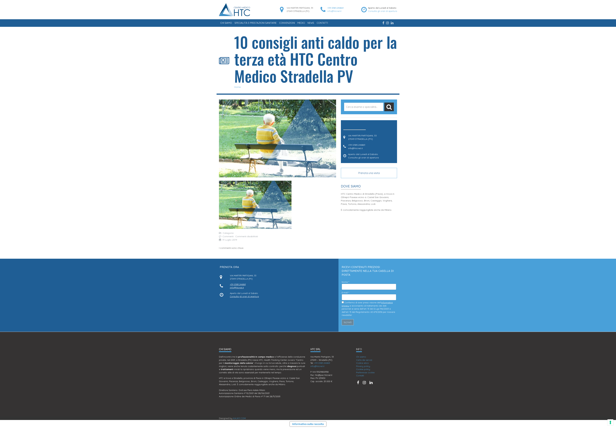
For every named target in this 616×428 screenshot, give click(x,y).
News (311, 22)
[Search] (389, 107)
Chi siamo (226, 22)
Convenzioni (287, 22)
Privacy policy (363, 366)
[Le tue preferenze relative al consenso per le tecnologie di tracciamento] (610, 422)
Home (237, 87)
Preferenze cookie (365, 372)
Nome (345, 282)
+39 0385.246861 (335, 8)
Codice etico (362, 363)
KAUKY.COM (239, 418)
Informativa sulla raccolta (308, 424)
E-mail (345, 292)
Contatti (322, 22)
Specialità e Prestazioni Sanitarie (256, 22)
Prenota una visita (369, 173)
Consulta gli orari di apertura (382, 11)
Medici (301, 22)
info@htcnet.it (334, 11)
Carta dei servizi (364, 360)
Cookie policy (363, 369)
